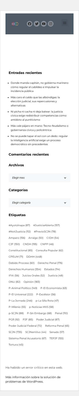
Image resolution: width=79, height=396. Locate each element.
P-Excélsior (46, 294)
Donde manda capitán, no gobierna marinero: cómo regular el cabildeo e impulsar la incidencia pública (40, 87)
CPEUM (16, 256)
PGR (14, 319)
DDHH (34, 256)
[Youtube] (44, 24)
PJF (28, 319)
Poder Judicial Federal (25, 325)
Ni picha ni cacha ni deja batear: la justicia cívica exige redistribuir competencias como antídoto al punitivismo (39, 115)
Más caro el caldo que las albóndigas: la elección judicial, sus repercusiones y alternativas (35, 101)
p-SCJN (16, 313)
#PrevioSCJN (45, 231)
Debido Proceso (22, 263)
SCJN (15, 332)
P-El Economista (53, 288)
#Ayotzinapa (19, 225)
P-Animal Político (23, 288)
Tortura (16, 344)
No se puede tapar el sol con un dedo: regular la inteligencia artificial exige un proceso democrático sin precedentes (39, 140)
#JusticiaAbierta (46, 225)
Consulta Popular (49, 250)
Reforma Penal (57, 325)
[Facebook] (29, 24)
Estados (52, 269)
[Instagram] (51, 24)
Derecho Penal (50, 263)
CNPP (47, 244)
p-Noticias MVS (41, 307)
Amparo (17, 237)
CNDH (30, 244)
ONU (14, 281)
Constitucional (21, 250)
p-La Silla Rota (47, 300)
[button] (65, 22)
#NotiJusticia (20, 231)
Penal (61, 313)
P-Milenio (17, 307)
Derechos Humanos (25, 269)
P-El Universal (21, 294)
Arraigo (35, 237)
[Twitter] (36, 24)
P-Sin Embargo (39, 313)
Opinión (32, 281)
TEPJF (57, 338)
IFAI (14, 275)
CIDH (53, 237)
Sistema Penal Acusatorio (27, 338)
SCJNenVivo (35, 332)
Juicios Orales (33, 275)
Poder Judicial (48, 319)
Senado (57, 332)
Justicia (55, 275)
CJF (14, 244)
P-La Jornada (20, 300)
